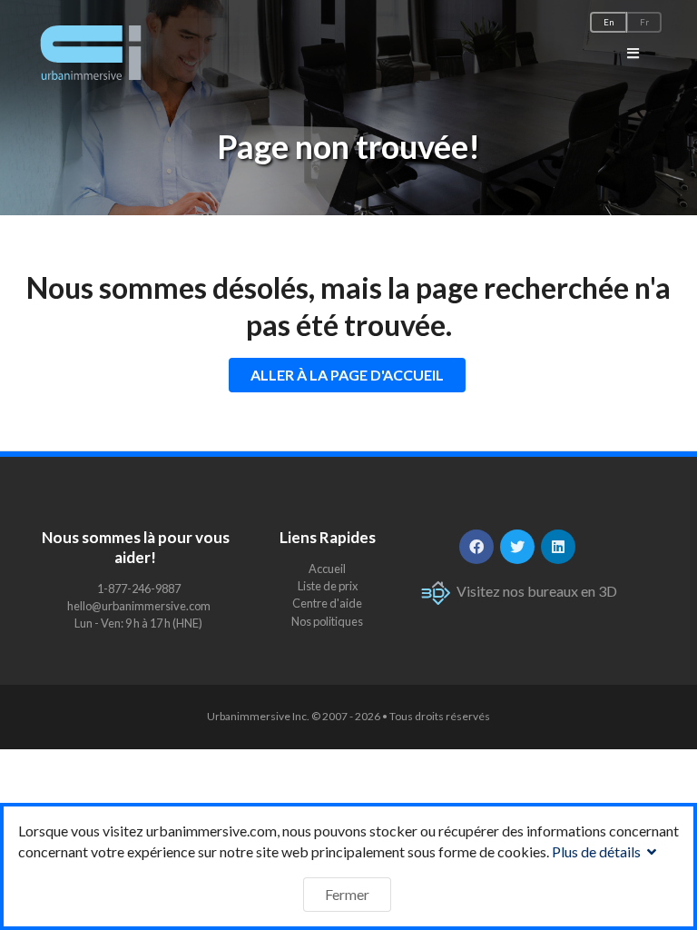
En (609, 22)
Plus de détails (597, 851)
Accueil (327, 569)
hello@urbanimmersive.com (139, 606)
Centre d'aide (327, 603)
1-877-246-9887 (139, 588)
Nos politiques (327, 621)
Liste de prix (328, 586)
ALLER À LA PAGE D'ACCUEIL (347, 374)
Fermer (347, 894)
